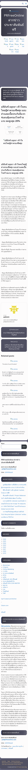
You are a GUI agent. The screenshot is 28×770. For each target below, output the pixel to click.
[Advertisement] (14, 71)
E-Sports (5, 567)
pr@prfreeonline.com (9, 469)
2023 (4, 545)
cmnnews (4, 748)
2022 (4, 547)
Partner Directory (15, 761)
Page (8, 761)
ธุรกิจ (4, 577)
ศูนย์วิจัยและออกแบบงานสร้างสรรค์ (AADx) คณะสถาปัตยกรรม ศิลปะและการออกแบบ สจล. (13, 433)
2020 (4, 551)
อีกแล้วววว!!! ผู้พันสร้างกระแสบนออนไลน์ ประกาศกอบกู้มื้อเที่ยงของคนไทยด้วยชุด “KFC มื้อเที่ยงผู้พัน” (13, 373)
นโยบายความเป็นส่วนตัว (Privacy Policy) (11, 764)
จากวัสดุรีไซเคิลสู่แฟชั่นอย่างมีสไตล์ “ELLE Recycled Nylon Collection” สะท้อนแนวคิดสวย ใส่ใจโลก (13, 514)
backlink (4, 761)
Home (5, 90)
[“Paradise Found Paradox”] (14, 361)
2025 (4, 541)
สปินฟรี (3, 612)
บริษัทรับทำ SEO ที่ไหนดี (10, 579)
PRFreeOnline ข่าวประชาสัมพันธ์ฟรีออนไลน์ (12, 762)
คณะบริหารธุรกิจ (18, 746)
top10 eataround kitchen (9, 599)
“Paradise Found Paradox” (9, 364)
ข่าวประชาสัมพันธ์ (14, 90)
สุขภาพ (5, 585)
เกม (4, 589)
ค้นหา (3, 443)
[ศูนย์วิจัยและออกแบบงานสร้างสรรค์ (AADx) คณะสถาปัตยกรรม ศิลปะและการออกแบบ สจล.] (14, 429)
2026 (4, 539)
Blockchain (6, 565)
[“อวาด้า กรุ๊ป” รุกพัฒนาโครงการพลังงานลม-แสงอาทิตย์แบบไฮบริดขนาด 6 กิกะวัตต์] (14, 380)
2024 (4, 543)
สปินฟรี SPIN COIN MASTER (11, 583)
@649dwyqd (9, 472)
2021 (4, 549)
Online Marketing (8, 569)
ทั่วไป (4, 575)
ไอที (4, 593)
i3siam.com (4, 605)
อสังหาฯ (5, 587)
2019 (4, 553)
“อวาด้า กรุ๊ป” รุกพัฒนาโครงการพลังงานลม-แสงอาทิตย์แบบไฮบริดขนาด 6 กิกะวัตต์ (13, 384)
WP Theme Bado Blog (21, 767)
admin (9, 127)
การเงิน (5, 571)
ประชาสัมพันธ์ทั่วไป (8, 581)
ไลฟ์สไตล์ (6, 591)
